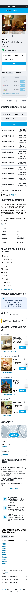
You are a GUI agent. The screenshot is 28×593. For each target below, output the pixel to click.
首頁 (2, 589)
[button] (26, 6)
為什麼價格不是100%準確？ (10, 582)
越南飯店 (4, 559)
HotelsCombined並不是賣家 (10, 576)
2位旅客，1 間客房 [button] (8, 59)
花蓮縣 (13, 589)
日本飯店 (4, 550)
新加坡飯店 (4, 557)
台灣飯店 (4, 546)
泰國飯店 (4, 563)
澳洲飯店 (4, 544)
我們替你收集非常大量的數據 (10, 579)
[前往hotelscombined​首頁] (11, 10)
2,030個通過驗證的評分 (14, 50)
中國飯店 (4, 548)
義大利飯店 (4, 561)
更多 (2, 224)
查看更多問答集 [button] (14, 488)
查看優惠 (22, 347)
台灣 (6, 589)
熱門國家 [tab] (4, 536)
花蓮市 (20, 589)
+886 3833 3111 (6, 48)
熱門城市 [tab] (11, 536)
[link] (9, 351)
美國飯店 (4, 555)
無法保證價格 (5, 572)
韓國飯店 (4, 552)
